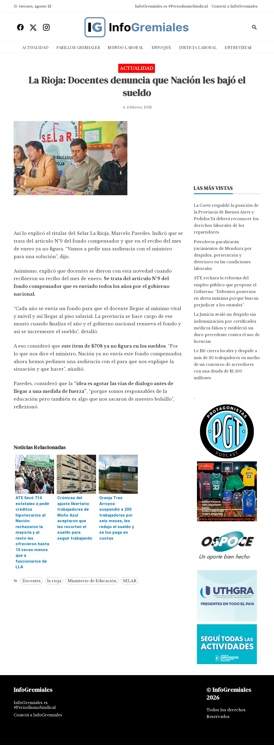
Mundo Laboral (126, 47)
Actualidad (35, 47)
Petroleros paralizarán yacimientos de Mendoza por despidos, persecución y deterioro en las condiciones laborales (223, 255)
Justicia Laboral (198, 47)
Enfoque (162, 47)
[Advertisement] (99, 214)
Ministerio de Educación (92, 580)
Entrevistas (238, 47)
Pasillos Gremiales (78, 47)
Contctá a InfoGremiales (235, 6)
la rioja (54, 580)
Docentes (31, 580)
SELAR (129, 580)
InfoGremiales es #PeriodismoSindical (171, 6)
